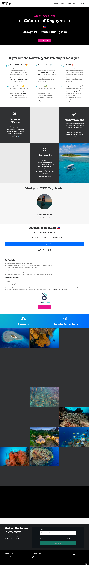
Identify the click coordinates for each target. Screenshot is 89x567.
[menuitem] (56, 3)
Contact (69, 3)
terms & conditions (59, 289)
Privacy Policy (35, 557)
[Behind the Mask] (6, 3)
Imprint (33, 556)
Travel (74, 3)
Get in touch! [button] (44, 40)
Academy (56, 3)
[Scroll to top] (86, 564)
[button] (79, 3)
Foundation (62, 3)
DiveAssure (26, 288)
